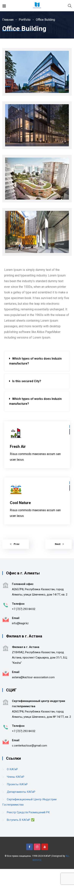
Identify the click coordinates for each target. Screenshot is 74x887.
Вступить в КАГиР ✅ (21, 820)
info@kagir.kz (20, 623)
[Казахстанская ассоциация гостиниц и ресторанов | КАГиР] (37, 5)
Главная (7, 19)
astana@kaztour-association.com (33, 677)
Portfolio (25, 19)
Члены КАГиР (15, 776)
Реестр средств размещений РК (28, 812)
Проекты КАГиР (17, 784)
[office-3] (37, 179)
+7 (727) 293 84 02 (23, 609)
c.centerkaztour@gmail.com (29, 745)
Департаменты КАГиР (21, 792)
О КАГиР (12, 769)
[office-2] (37, 125)
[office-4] (37, 232)
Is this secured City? (26, 381)
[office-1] (37, 72)
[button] (37, 361)
